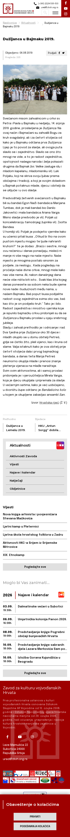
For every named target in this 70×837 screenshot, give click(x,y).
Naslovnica (10, 23)
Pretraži (45, 12)
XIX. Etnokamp (13, 555)
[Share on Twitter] (63, 53)
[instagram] (33, 737)
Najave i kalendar (22, 472)
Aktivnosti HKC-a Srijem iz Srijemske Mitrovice (30, 545)
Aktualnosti (28, 23)
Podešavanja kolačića (35, 826)
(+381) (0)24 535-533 (48, 4)
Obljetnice (17, 489)
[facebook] (9, 737)
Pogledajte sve (35, 567)
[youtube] (21, 737)
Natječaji (16, 480)
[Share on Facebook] (59, 53)
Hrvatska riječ (49, 402)
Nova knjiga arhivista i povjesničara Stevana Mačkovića (30, 516)
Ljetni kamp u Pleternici (21, 526)
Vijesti (14, 464)
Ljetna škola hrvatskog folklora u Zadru (33, 534)
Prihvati (35, 817)
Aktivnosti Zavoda (23, 456)
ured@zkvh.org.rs (15, 759)
